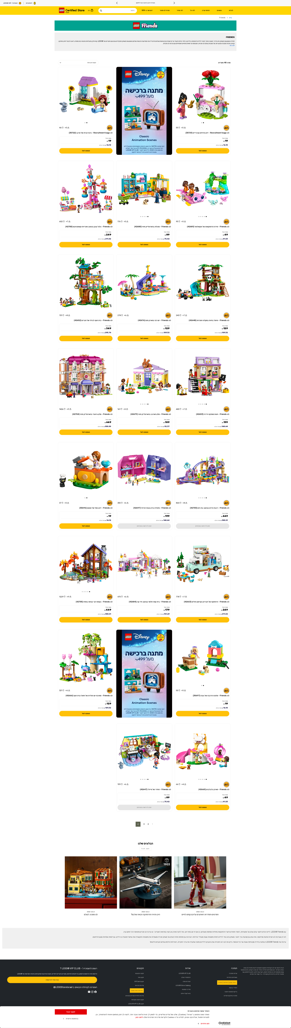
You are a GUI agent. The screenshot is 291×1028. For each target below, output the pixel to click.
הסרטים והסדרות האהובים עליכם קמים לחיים (200, 914)
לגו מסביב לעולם (91, 914)
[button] (203, 122)
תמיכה (234, 968)
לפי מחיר (180, 10)
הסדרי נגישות (233, 988)
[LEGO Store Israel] (71, 10)
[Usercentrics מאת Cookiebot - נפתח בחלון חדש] (225, 1023)
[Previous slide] (174, 3)
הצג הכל (145, 848)
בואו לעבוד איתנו (186, 993)
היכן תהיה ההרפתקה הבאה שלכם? (145, 914)
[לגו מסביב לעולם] (91, 882)
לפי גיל (192, 10)
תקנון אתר (141, 977)
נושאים (219, 10)
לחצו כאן (139, 1017)
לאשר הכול (70, 1012)
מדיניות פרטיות (139, 985)
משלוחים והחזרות (232, 977)
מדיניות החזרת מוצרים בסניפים (134, 995)
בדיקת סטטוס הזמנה (231, 992)
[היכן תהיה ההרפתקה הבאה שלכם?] (145, 882)
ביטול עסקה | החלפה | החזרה (227, 982)
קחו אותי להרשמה (52, 980)
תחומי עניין (206, 10)
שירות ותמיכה (233, 973)
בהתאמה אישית (72, 1019)
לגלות (231, 10)
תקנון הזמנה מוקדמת (137, 999)
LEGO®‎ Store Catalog (183, 985)
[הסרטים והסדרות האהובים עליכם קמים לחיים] (200, 882)
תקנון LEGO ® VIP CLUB (136, 1004)
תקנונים (140, 968)
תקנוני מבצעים (139, 973)
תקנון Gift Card (139, 981)
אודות (188, 968)
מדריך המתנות (186, 989)
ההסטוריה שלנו (186, 977)
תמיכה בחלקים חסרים (230, 995)
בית (230, 18)
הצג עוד (232, 45)
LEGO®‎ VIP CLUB (185, 973)
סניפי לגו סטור (164, 10)
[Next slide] (117, 3)
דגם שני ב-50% (147, 10)
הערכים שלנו (187, 981)
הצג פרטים (205, 1023)
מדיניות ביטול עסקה (137, 990)
